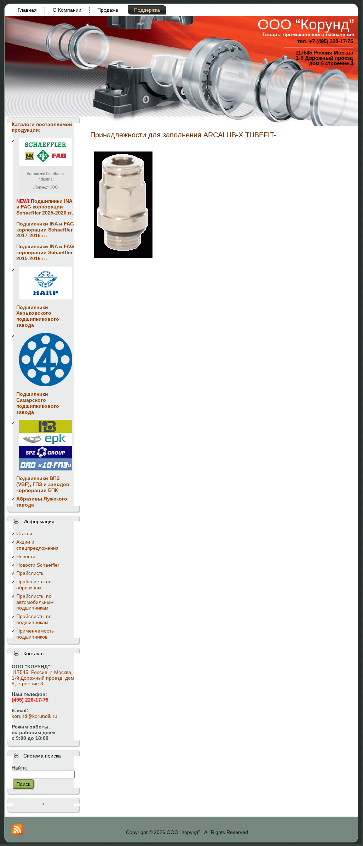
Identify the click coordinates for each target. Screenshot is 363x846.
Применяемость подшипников (35, 634)
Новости (25, 556)
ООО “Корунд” (306, 24)
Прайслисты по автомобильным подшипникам (35, 602)
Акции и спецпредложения (37, 545)
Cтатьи (24, 533)
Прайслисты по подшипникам (34, 619)
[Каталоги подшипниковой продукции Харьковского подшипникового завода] (45, 283)
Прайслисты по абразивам (34, 584)
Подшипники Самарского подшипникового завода (37, 403)
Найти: (19, 768)
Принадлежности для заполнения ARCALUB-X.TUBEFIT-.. (185, 135)
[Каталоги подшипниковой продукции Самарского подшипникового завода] (45, 359)
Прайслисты (30, 573)
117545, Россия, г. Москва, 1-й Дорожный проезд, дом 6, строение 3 (43, 677)
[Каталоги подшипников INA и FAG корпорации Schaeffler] (45, 165)
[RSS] (17, 829)
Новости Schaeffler (37, 565)
